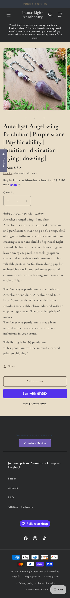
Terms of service (46, 583)
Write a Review (39, 444)
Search (12, 478)
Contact (13, 488)
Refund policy (51, 576)
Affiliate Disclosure (20, 507)
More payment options (35, 403)
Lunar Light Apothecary (33, 571)
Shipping (7, 173)
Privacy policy (26, 583)
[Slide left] (26, 118)
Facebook (14, 467)
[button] (8, 14)
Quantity (8, 192)
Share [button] (11, 366)
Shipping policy (32, 576)
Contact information (37, 589)
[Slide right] (44, 118)
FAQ (11, 497)
